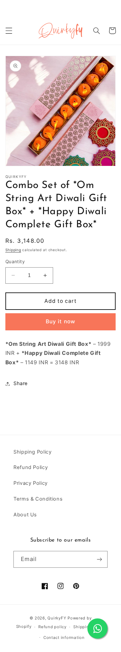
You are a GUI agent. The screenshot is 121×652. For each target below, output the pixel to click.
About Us (25, 515)
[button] (8, 30)
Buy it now (60, 321)
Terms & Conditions (38, 499)
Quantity (15, 261)
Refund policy (52, 626)
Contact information (64, 637)
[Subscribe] (99, 559)
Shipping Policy (32, 452)
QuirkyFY (56, 618)
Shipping (13, 250)
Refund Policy (30, 467)
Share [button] (20, 383)
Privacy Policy (30, 483)
